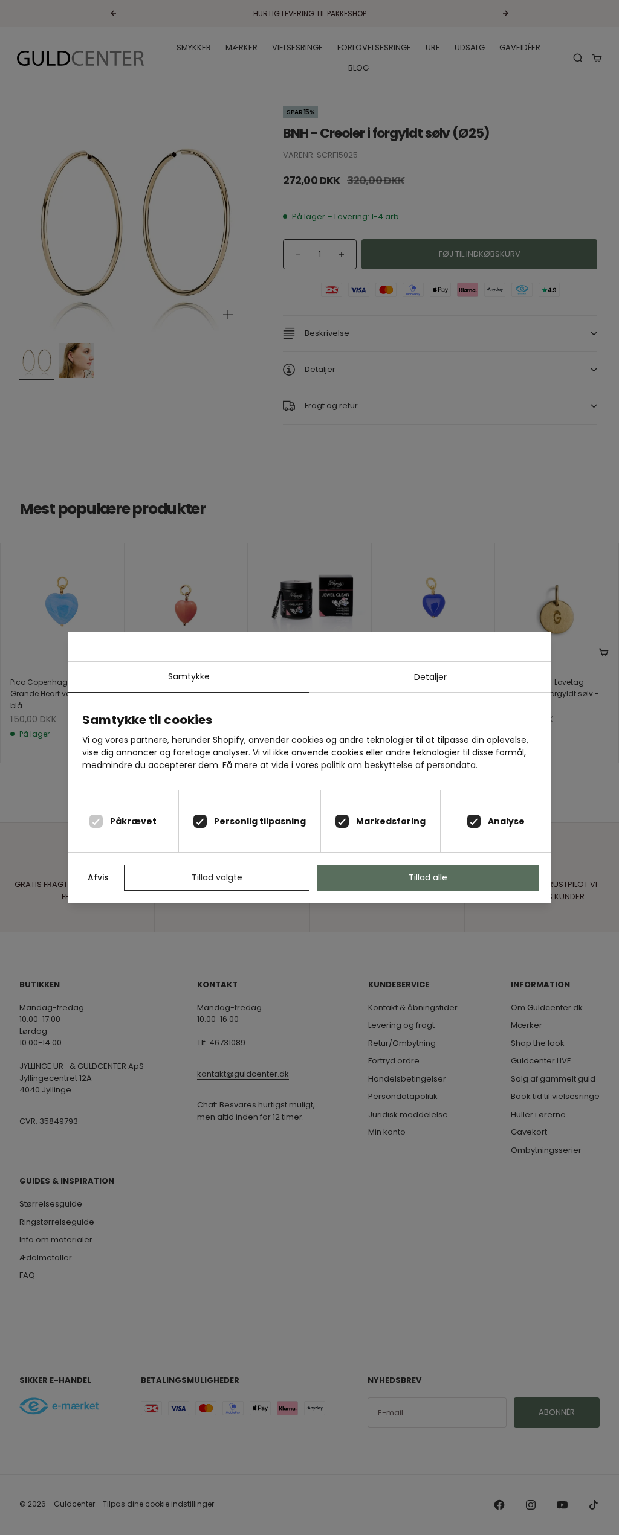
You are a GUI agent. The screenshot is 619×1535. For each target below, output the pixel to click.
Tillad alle (428, 877)
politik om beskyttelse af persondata (398, 765)
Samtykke (189, 676)
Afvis (98, 877)
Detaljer (430, 677)
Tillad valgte (217, 877)
